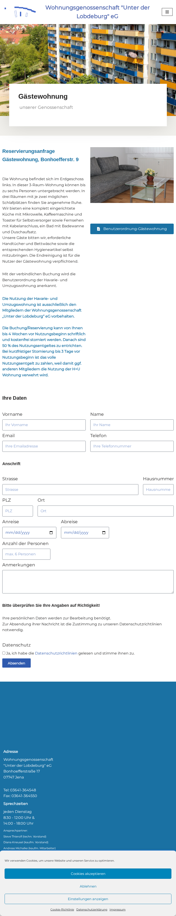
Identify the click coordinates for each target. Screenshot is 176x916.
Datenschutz (16, 645)
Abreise (69, 521)
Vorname (12, 414)
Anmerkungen (18, 565)
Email (8, 435)
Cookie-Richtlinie (62, 909)
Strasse (10, 478)
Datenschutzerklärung (91, 909)
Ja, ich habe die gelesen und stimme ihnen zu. (70, 653)
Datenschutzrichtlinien (56, 653)
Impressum (118, 909)
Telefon (98, 435)
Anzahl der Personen (25, 543)
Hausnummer (158, 478)
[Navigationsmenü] (167, 12)
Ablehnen (88, 886)
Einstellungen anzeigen (88, 899)
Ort (41, 500)
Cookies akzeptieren (88, 873)
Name (97, 414)
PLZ (6, 500)
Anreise (10, 521)
